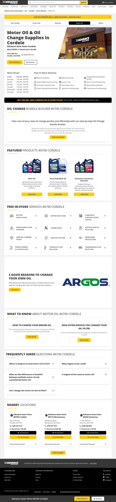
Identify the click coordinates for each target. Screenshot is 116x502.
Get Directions (24, 433)
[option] (32, 177)
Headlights (43, 7)
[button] (23, 216)
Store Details (15, 23)
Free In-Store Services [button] (17, 444)
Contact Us (7, 477)
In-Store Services (78, 477)
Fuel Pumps (34, 7)
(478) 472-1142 (52, 426)
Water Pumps (102, 7)
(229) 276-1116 (17, 426)
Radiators (86, 7)
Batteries (5, 7)
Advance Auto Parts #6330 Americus (92, 415)
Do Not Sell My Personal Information (70, 492)
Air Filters (61, 7)
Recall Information (9, 474)
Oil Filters (70, 7)
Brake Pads (14, 7)
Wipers (111, 7)
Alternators (24, 7)
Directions (31, 62)
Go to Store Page (23, 437)
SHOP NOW (31, 194)
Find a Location (58, 453)
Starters (78, 7)
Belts (93, 7)
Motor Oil (53, 7)
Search (83, 2)
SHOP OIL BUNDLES (58, 137)
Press (37, 480)
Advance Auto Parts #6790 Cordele (22, 415)
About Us (38, 474)
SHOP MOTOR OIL (14, 62)
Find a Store (76, 474)
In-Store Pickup (77, 480)
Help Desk (7, 480)
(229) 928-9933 (87, 426)
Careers (37, 477)
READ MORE (14, 290)
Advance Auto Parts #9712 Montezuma (57, 415)
